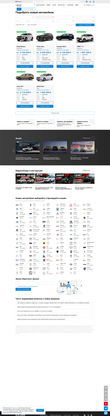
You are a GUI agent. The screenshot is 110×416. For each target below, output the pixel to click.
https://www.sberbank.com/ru (42, 329)
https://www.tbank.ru (27, 330)
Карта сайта (76, 415)
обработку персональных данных (30, 286)
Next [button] (96, 150)
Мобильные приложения (55, 415)
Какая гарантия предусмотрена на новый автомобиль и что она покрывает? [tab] (39, 307)
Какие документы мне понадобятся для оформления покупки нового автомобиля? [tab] (41, 319)
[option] (28, 151)
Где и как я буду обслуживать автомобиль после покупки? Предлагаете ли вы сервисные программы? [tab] (47, 315)
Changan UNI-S (61, 46)
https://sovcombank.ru (20, 331)
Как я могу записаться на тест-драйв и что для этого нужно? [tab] (34, 311)
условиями (6, 411)
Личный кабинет (44, 415)
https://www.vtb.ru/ (61, 332)
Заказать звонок (24, 66)
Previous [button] (14, 150)
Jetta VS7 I (20, 86)
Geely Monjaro (21, 46)
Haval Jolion (40, 46)
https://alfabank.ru (82, 331)
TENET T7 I (80, 46)
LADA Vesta (40, 86)
